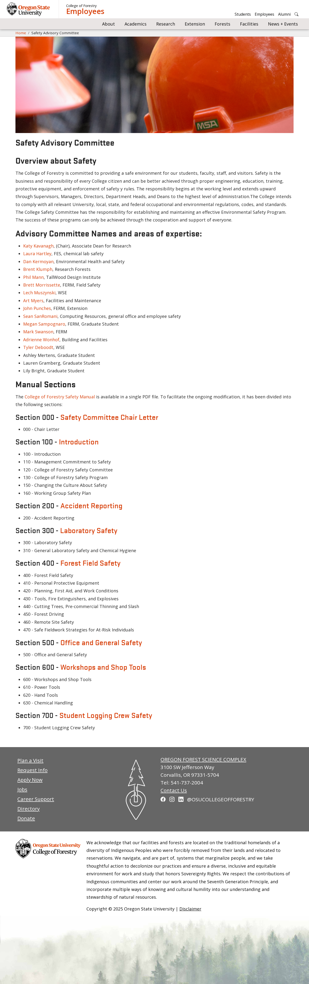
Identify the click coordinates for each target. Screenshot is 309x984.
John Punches (37, 308)
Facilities (249, 24)
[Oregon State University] (29, 9)
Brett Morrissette (41, 285)
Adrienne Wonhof (41, 339)
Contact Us (174, 790)
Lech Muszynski (39, 292)
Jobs (22, 789)
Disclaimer (190, 909)
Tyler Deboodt (38, 347)
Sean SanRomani (40, 316)
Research (165, 24)
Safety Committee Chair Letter (109, 417)
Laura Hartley (37, 253)
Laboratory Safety (88, 530)
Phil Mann (33, 277)
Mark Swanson (38, 332)
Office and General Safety (101, 642)
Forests (222, 24)
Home (20, 32)
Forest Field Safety (90, 563)
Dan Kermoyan (38, 261)
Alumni (284, 14)
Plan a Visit (30, 760)
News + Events (283, 24)
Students (243, 14)
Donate (26, 818)
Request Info (32, 770)
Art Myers (33, 300)
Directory (28, 808)
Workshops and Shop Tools (103, 667)
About (108, 24)
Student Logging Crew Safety (105, 715)
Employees (85, 11)
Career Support (35, 799)
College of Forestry (81, 5)
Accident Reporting (91, 505)
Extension (195, 24)
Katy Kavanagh (38, 246)
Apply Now (29, 779)
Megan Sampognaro (44, 324)
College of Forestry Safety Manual (60, 397)
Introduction (79, 441)
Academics (136, 24)
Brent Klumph (37, 269)
